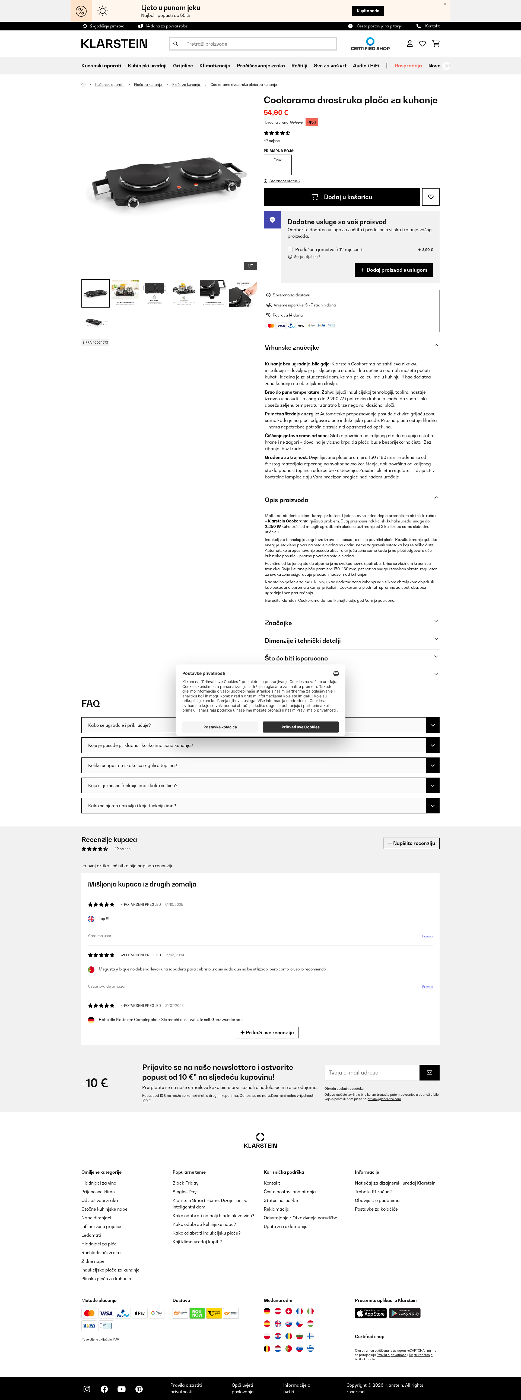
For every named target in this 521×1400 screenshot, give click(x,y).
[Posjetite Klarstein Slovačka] (288, 1323)
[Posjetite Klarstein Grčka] (310, 1349)
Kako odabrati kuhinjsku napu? (204, 1224)
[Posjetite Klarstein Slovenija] (299, 1348)
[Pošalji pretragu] (175, 43)
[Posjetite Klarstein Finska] (310, 1336)
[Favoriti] (422, 44)
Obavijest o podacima (377, 1200)
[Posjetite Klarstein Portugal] (288, 1348)
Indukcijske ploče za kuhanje (110, 1270)
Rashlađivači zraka (101, 1252)
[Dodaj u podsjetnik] (431, 197)
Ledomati (91, 1235)
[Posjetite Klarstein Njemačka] (267, 1311)
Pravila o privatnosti (391, 1355)
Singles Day (184, 1191)
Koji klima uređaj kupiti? (197, 1241)
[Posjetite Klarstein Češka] (299, 1323)
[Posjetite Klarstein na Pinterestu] (139, 1389)
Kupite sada (368, 10)
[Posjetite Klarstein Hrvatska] (278, 1336)
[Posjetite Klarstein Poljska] (267, 1336)
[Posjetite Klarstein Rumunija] (288, 1336)
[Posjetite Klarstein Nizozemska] (278, 1348)
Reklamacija (277, 1209)
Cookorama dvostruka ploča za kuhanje (244, 84)
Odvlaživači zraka (99, 1200)
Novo (434, 65)
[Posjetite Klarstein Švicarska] (288, 1311)
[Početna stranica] (88, 84)
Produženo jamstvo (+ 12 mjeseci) (328, 249)
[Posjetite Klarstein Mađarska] (310, 1323)
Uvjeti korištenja (421, 1355)
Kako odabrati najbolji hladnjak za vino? (213, 1215)
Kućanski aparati (109, 84)
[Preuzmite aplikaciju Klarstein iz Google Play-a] (405, 1313)
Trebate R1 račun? (373, 1191)
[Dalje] (446, 66)
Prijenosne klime (98, 1191)
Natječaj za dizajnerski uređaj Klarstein (395, 1183)
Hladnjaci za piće (99, 1243)
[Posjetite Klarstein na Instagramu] (86, 1389)
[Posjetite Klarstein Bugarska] (299, 1336)
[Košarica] (436, 44)
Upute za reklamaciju (285, 1226)
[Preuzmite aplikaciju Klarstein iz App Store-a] (371, 1313)
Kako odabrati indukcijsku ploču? (207, 1233)
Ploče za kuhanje (148, 84)
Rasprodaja (408, 65)
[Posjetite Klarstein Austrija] (278, 1311)
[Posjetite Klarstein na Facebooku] (104, 1389)
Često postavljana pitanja (379, 26)
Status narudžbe (281, 1200)
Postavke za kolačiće (376, 1209)
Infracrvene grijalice (102, 1226)
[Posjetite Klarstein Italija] (310, 1311)
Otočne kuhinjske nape (104, 1209)
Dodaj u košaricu (347, 197)
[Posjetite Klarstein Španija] (267, 1323)
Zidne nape (92, 1261)
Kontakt (432, 26)
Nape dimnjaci (96, 1217)
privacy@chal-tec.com (384, 1099)
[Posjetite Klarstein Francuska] (299, 1311)
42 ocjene (272, 141)
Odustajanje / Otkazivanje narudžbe (300, 1217)
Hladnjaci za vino (98, 1183)
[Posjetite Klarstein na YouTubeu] (121, 1389)
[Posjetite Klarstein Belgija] (267, 1348)
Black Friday (185, 1183)
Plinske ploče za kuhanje (106, 1278)
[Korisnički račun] (410, 44)
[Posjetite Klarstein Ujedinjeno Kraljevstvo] (278, 1323)
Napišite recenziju (413, 843)
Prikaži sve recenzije (269, 1032)
